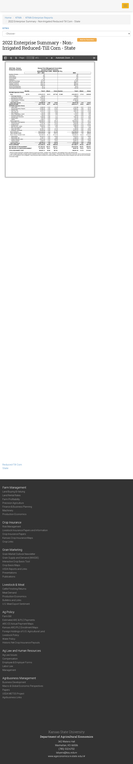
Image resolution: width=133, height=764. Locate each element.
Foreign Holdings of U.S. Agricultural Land (23, 631)
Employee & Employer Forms (17, 662)
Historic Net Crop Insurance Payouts (21, 642)
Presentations (9, 572)
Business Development (14, 682)
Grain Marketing (12, 549)
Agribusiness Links (12, 697)
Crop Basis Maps (11, 565)
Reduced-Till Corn (12, 464)
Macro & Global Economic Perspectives (22, 686)
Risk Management (11, 526)
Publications (8, 576)
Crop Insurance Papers (14, 534)
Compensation (10, 658)
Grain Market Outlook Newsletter (18, 554)
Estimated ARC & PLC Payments (18, 620)
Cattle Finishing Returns (14, 589)
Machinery (7, 510)
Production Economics (14, 514)
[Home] (13, 5)
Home (8, 17)
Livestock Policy (10, 635)
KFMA (18, 17)
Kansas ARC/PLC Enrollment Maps (20, 627)
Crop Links (7, 541)
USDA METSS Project (13, 693)
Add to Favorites (87, 40)
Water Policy (8, 639)
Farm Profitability (11, 499)
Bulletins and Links (11, 600)
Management (9, 670)
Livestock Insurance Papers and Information (25, 530)
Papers (6, 690)
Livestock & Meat (13, 584)
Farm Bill (6, 616)
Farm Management (14, 487)
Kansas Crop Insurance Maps (17, 538)
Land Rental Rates (11, 495)
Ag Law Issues (9, 655)
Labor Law (7, 666)
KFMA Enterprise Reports (39, 17)
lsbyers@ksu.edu (66, 752)
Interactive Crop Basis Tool (16, 561)
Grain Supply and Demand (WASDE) (20, 557)
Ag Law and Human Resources (21, 650)
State (5, 468)
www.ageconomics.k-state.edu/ (66, 756)
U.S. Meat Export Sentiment (16, 604)
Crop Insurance (11, 522)
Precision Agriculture (13, 503)
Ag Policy (8, 612)
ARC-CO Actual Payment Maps (17, 623)
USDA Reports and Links (14, 569)
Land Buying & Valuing (13, 491)
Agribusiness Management (19, 678)
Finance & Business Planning (17, 506)
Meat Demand (9, 592)
